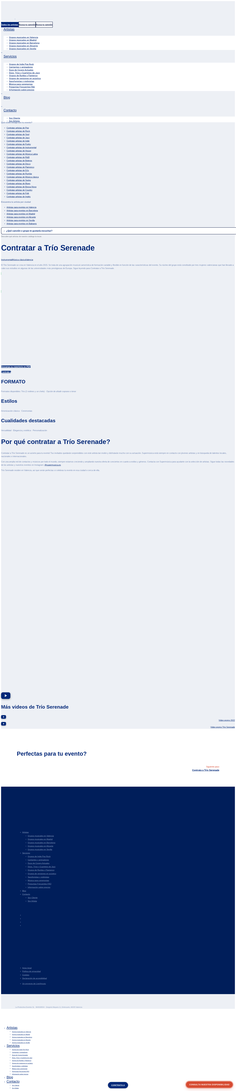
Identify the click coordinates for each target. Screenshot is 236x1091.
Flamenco (20, 167)
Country (19, 190)
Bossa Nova (21, 187)
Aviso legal (27, 968)
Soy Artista (32, 901)
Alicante (21, 217)
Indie (18, 141)
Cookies (25, 975)
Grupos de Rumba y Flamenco (41, 870)
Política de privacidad (31, 971)
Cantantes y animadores (38, 860)
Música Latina (22, 154)
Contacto (26, 894)
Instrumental (21, 147)
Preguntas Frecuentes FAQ (39, 884)
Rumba (19, 174)
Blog (24, 891)
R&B (18, 157)
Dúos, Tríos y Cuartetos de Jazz (41, 867)
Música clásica (23, 177)
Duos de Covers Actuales (38, 863)
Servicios (26, 853)
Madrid (21, 214)
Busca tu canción (27, 24)
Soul (18, 134)
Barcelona (22, 210)
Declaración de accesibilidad (34, 978)
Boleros (19, 160)
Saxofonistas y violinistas (38, 877)
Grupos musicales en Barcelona (41, 843)
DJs (18, 170)
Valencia (21, 207)
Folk (18, 193)
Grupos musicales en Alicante (40, 846)
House (19, 151)
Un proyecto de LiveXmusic (34, 984)
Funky (19, 144)
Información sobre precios (39, 887)
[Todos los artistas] (10, 24)
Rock (18, 131)
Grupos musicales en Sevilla (40, 849)
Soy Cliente (33, 898)
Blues (18, 183)
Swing (19, 180)
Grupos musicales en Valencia (41, 836)
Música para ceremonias (38, 880)
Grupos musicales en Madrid (40, 839)
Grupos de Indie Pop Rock (39, 856)
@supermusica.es (53, 465)
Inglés (19, 196)
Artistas (25, 832)
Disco (18, 164)
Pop (18, 128)
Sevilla (21, 220)
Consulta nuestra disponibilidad (209, 1084)
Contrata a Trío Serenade (205, 770)
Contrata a (118, 1085)
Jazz (18, 137)
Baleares (22, 223)
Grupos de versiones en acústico (42, 873)
